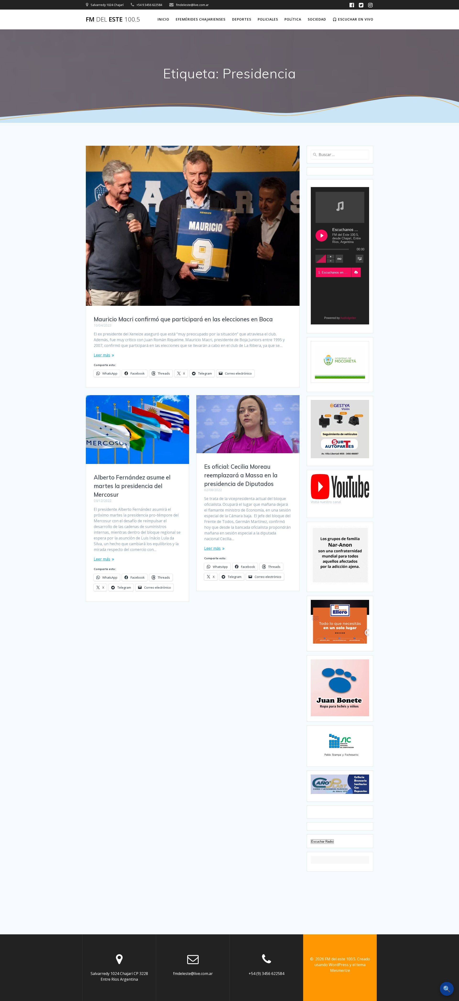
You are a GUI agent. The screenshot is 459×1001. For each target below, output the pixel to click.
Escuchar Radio (322, 841)
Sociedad (317, 19)
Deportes (241, 19)
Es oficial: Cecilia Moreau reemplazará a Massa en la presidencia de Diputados (241, 475)
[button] (356, 272)
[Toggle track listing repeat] (339, 259)
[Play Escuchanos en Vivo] (322, 236)
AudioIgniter (348, 318)
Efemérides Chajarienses (200, 19)
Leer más (102, 355)
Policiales (268, 19)
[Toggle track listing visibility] (359, 259)
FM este (113, 19)
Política (292, 19)
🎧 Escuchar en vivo (353, 19)
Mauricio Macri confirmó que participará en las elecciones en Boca (183, 319)
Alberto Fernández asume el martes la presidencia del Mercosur (132, 486)
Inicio (163, 19)
